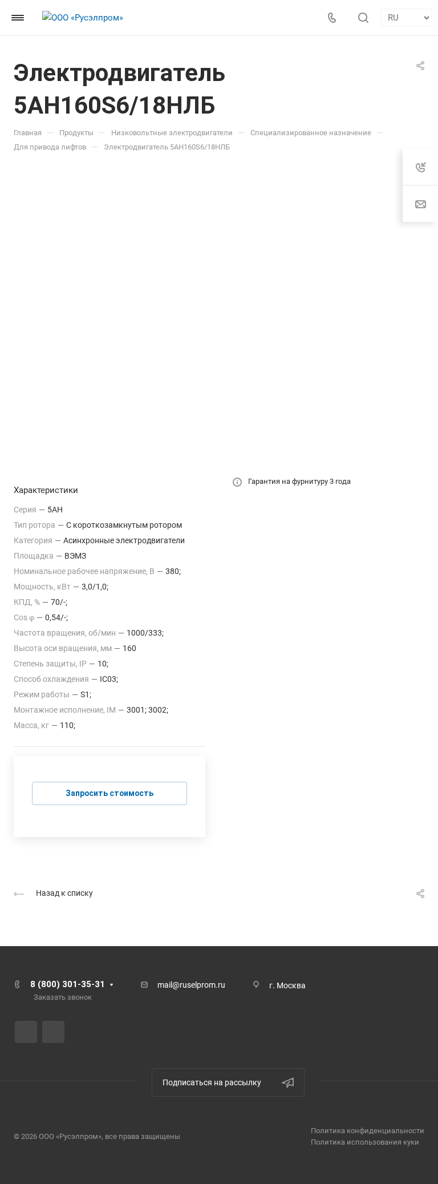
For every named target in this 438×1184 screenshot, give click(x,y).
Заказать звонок (63, 997)
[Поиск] (363, 18)
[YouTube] (53, 1032)
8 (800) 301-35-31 (67, 984)
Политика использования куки (365, 1142)
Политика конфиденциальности (367, 1130)
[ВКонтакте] (26, 1032)
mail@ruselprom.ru (191, 984)
